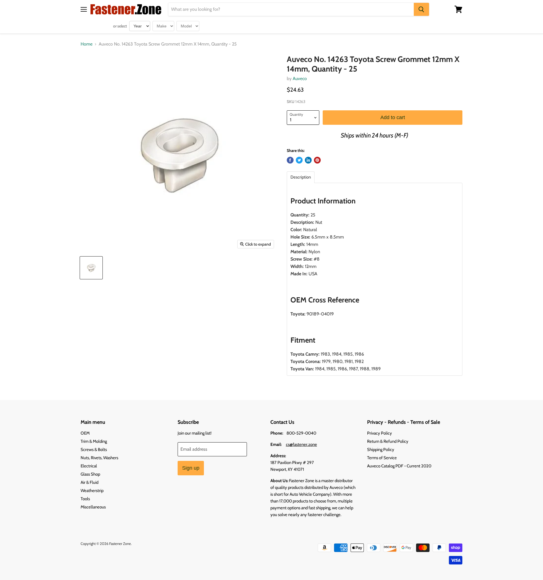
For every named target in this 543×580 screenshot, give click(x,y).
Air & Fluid (89, 482)
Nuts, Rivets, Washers (99, 457)
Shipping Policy (380, 449)
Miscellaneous (93, 507)
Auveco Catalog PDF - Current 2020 (399, 466)
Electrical (89, 466)
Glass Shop (90, 474)
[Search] (421, 9)
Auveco (300, 78)
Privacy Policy (379, 433)
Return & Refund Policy (387, 441)
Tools (85, 498)
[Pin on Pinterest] (317, 160)
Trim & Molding (94, 441)
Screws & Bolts (94, 449)
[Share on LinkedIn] (308, 160)
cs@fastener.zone (301, 444)
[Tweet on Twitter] (299, 160)
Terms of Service (382, 457)
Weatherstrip (92, 490)
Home (86, 44)
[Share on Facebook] (290, 160)
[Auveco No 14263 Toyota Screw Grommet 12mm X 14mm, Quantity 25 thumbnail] (91, 268)
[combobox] (291, 9)
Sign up (190, 468)
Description (300, 177)
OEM (85, 433)
